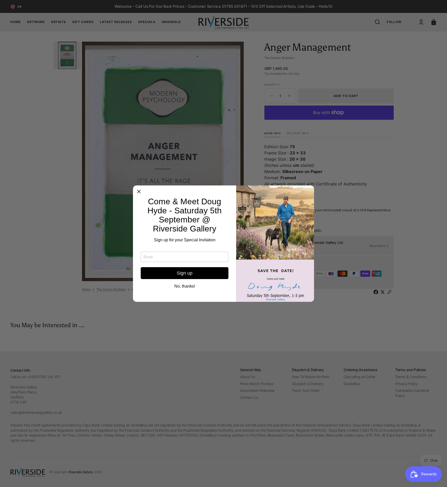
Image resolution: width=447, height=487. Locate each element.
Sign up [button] (184, 273)
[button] (139, 191)
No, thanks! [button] (184, 286)
